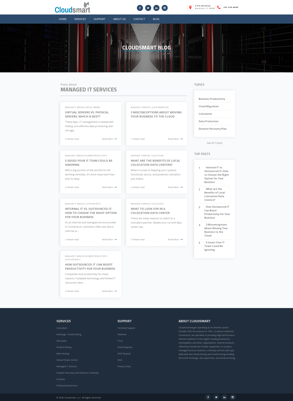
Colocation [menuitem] (61, 327)
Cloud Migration (159, 107)
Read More (107, 138)
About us (119, 19)
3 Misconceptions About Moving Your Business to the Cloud (216, 230)
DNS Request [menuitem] (124, 353)
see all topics (214, 143)
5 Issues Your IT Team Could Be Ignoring (214, 246)
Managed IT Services (74, 107)
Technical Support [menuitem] (126, 327)
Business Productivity (96, 155)
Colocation (157, 155)
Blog (156, 19)
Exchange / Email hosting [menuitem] (68, 334)
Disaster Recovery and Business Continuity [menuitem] (77, 372)
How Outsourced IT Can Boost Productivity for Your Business (217, 212)
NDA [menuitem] (120, 359)
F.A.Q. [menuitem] (120, 340)
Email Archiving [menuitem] (63, 347)
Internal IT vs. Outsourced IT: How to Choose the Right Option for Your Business (91, 213)
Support (99, 19)
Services (80, 19)
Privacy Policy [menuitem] (124, 366)
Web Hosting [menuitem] (62, 353)
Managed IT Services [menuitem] (66, 366)
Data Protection (208, 121)
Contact (139, 19)
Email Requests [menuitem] (125, 347)
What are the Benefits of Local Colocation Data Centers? (214, 194)
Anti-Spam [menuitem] (61, 340)
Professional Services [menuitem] (67, 385)
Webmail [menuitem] (122, 334)
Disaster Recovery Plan (213, 128)
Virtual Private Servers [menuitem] (67, 359)
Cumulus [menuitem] (60, 379)
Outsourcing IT (93, 203)
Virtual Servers (92, 107)
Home (63, 19)
